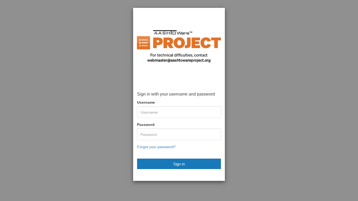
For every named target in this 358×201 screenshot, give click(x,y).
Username (146, 102)
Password (146, 124)
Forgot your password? (156, 147)
